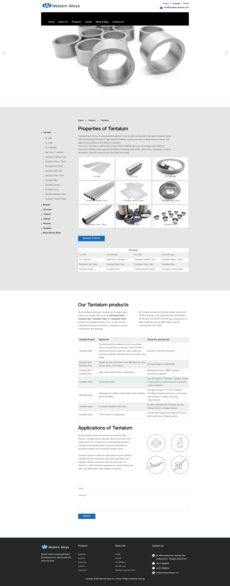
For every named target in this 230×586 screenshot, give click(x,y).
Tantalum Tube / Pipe (54, 176)
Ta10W (117, 554)
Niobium (46, 205)
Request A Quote (91, 238)
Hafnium (46, 219)
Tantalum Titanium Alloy (55, 199)
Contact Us (118, 22)
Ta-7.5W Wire (170, 177)
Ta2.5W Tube (120, 566)
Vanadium (47, 228)
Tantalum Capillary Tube (55, 157)
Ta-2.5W (48, 143)
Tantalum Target (52, 185)
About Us (63, 22)
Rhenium (47, 224)
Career (88, 22)
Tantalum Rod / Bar (53, 171)
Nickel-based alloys (52, 233)
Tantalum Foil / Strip (54, 166)
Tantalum (47, 133)
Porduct (92, 121)
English (166, 4)
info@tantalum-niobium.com (176, 8)
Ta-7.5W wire (51, 148)
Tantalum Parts (51, 190)
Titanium (47, 214)
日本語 (186, 4)
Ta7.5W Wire (120, 562)
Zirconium (47, 210)
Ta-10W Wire (112, 255)
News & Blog (102, 22)
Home (51, 22)
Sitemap (141, 579)
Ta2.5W (118, 558)
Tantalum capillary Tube (125, 570)
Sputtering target (107, 382)
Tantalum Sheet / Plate (55, 162)
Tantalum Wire (51, 180)
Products (76, 22)
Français (176, 4)
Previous (3, 53)
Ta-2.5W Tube (168, 255)
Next (226, 53)
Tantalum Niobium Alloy (55, 194)
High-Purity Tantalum (54, 152)
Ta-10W (48, 139)
